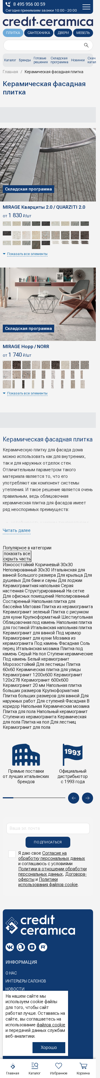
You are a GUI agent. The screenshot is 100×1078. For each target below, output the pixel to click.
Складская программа (59, 60)
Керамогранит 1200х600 (27, 674)
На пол (39, 653)
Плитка (13, 33)
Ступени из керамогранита (29, 716)
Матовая (32, 606)
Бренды (25, 60)
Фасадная (69, 643)
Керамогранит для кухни (27, 638)
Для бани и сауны (39, 580)
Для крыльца (70, 575)
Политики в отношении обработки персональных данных (52, 871)
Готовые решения (41, 60)
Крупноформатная (60, 690)
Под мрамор (68, 632)
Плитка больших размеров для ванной (41, 695)
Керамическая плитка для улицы (48, 669)
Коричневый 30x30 (54, 564)
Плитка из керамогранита (67, 606)
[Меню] (86, 7)
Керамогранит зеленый (26, 612)
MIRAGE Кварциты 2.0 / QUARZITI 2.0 (44, 207)
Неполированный (72, 596)
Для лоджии (70, 580)
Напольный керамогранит (62, 711)
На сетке (75, 591)
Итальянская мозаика (37, 648)
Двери (63, 33)
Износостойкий (18, 564)
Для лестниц (63, 722)
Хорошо (49, 1047)
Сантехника (39, 33)
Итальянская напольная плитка (61, 627)
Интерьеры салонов (26, 981)
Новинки (78, 60)
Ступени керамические (70, 653)
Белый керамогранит (48, 659)
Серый (24, 653)
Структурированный (45, 591)
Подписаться (48, 842)
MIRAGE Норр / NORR (26, 346)
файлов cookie (51, 1024)
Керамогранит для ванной (29, 632)
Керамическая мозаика (66, 706)
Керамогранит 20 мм (24, 685)
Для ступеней (50, 701)
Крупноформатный (41, 617)
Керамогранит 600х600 (44, 680)
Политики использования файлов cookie (48, 882)
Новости (15, 989)
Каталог (10, 60)
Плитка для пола (19, 711)
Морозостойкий (19, 664)
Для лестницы (50, 664)
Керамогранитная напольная (31, 585)
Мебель (83, 33)
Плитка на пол (35, 722)
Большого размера (37, 575)
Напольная (31, 706)
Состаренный (16, 601)
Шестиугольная (77, 617)
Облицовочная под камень (29, 622)
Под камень (46, 643)
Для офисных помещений (28, 596)
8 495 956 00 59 (29, 4)
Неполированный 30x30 (26, 570)
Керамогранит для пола (26, 727)
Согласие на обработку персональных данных (51, 856)
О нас (11, 973)
